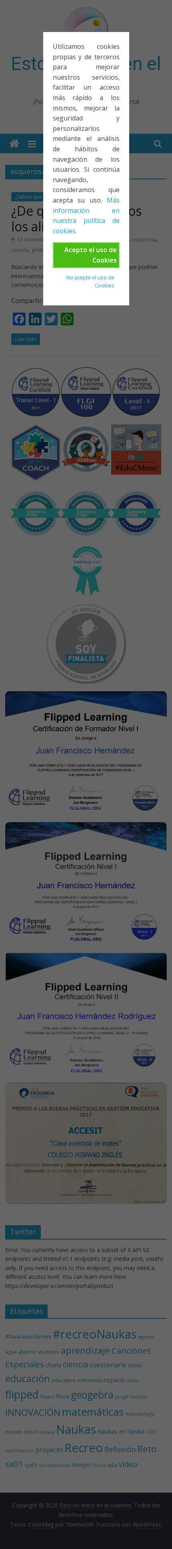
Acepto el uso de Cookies (90, 255)
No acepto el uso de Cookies (90, 281)
